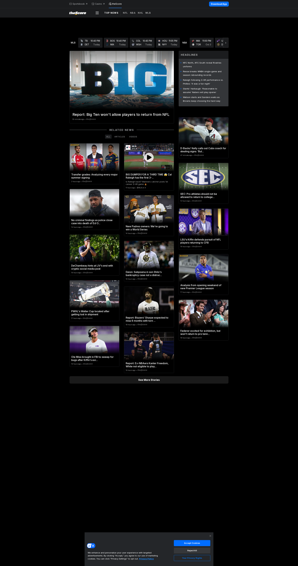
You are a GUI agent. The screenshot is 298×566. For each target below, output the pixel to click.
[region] (149, 549)
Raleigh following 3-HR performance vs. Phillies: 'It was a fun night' (203, 82)
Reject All (192, 550)
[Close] (210, 536)
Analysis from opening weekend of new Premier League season (200, 287)
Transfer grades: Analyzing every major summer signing (94, 176)
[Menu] (97, 13)
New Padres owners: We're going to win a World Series (147, 228)
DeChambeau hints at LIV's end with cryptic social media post (92, 267)
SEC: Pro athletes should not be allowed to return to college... (198, 195)
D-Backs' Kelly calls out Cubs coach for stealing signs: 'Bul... (203, 150)
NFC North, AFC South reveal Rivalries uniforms (202, 64)
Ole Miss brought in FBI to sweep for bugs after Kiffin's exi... (92, 358)
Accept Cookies (192, 543)
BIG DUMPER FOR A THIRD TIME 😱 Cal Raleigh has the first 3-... (149, 176)
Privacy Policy (146, 558)
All (108, 136)
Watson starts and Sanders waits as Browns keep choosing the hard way (201, 99)
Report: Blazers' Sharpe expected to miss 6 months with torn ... (147, 319)
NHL (140, 12)
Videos (133, 136)
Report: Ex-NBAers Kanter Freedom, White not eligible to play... (147, 365)
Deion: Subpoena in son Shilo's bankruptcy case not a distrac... (144, 273)
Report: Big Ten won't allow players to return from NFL (120, 114)
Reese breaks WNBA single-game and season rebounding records (202, 73)
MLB (148, 12)
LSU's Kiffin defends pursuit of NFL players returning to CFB (200, 241)
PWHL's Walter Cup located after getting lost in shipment (90, 313)
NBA (133, 12)
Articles (119, 136)
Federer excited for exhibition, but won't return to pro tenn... (200, 332)
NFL (125, 12)
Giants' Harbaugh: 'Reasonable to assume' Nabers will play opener (200, 90)
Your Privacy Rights (192, 558)
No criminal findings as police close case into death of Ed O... (92, 222)
